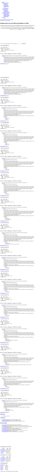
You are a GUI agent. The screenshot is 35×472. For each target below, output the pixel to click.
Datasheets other (6, 16)
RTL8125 (1, 467)
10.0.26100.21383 (2, 449)
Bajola (17, 471)
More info (3, 133)
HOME (3, 2)
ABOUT (3, 17)
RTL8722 (1, 465)
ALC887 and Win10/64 (5, 419)
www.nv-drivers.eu (4, 425)
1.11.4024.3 (2, 452)
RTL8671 (1, 469)
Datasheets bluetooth (6, 15)
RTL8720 (1, 468)
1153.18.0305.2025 (3, 451)
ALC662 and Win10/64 (5, 420)
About (4, 18)
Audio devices (6, 9)
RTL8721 (1, 466)
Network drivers (6, 4)
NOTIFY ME (23, 43)
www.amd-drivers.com (5, 429)
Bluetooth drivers (6, 6)
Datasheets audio (6, 13)
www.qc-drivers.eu (4, 427)
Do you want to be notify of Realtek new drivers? (7, 43)
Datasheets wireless (6, 14)
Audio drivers (5, 3)
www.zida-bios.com (4, 431)
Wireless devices (6, 11)
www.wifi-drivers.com (5, 426)
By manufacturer (6, 8)
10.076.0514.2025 (2, 457)
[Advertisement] (17, 36)
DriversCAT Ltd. (10, 471)
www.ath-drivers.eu (4, 424)
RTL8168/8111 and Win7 (5, 421)
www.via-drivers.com (5, 428)
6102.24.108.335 (2, 450)
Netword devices (6, 10)
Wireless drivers (6, 5)
